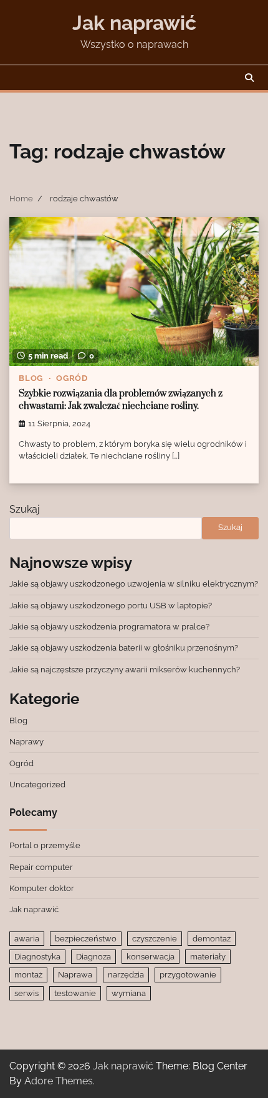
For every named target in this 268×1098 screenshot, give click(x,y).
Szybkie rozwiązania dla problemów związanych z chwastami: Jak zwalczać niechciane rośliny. (121, 400)
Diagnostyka (37, 956)
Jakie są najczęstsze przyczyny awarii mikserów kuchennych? (124, 669)
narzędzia (126, 974)
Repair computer (41, 867)
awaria (26, 938)
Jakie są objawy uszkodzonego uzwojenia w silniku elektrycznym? (133, 583)
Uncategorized (37, 784)
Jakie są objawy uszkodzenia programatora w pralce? (109, 626)
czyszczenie (154, 938)
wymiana (129, 993)
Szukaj (24, 509)
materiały (208, 956)
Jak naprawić (134, 22)
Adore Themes (58, 1081)
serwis (26, 993)
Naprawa (75, 974)
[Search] (249, 77)
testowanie (75, 993)
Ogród (72, 378)
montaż (28, 974)
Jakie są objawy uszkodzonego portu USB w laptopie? (110, 605)
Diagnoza (93, 956)
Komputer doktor (41, 888)
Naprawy (26, 741)
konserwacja (151, 956)
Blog (31, 378)
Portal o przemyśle (44, 845)
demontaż (212, 938)
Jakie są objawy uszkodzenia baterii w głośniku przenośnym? (123, 647)
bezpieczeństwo (86, 938)
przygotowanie (188, 974)
